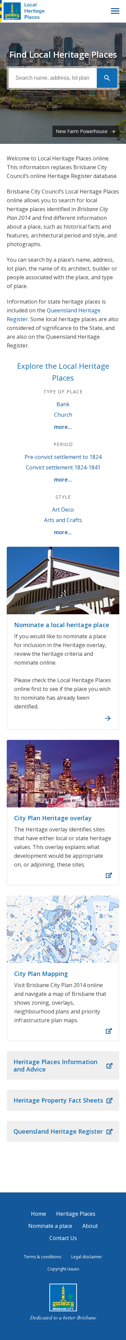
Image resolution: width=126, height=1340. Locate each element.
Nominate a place (50, 1226)
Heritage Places (75, 1213)
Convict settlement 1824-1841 (63, 467)
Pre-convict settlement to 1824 (63, 457)
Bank (63, 404)
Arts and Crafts (63, 520)
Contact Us (63, 1238)
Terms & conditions (42, 1257)
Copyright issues (63, 1269)
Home (38, 1213)
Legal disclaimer (86, 1257)
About (90, 1226)
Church (63, 414)
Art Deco (63, 509)
